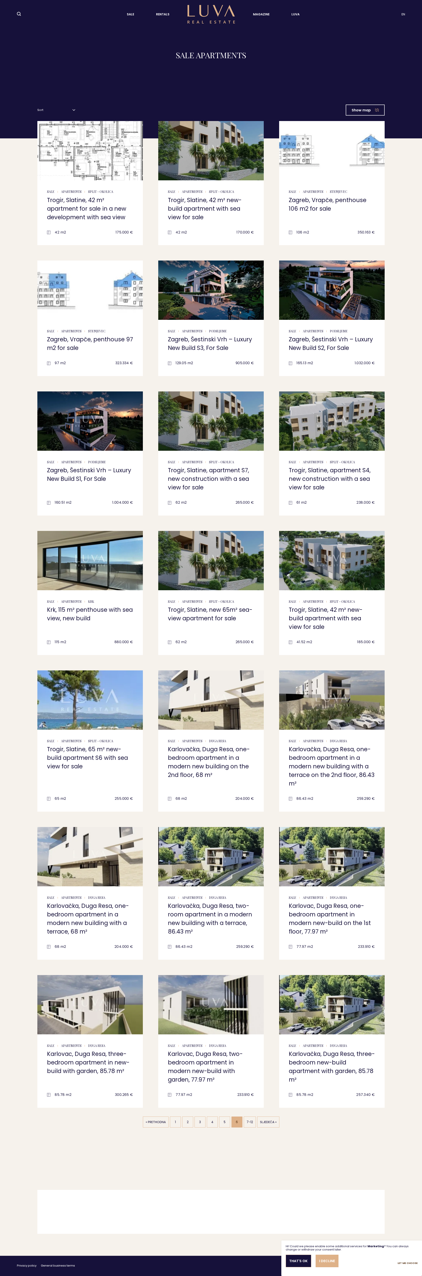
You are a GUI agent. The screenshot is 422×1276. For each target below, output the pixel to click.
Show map (361, 110)
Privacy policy (26, 1265)
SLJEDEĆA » (268, 1122)
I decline (327, 1260)
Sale (130, 14)
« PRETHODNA (156, 1122)
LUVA (295, 14)
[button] (42, 154)
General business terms (58, 1265)
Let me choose (408, 1263)
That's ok (298, 1260)
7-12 (250, 1122)
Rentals (162, 14)
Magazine (261, 14)
